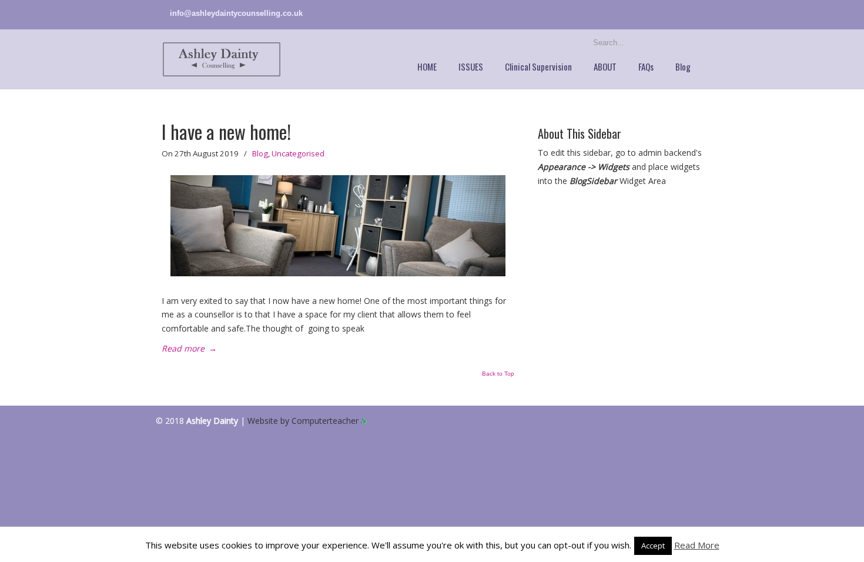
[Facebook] (697, 13)
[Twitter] (686, 13)
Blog (260, 153)
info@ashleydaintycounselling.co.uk (236, 13)
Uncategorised (298, 153)
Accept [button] (653, 545)
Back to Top (498, 374)
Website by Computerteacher (304, 420)
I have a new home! (226, 131)
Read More (696, 545)
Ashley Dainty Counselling (222, 59)
